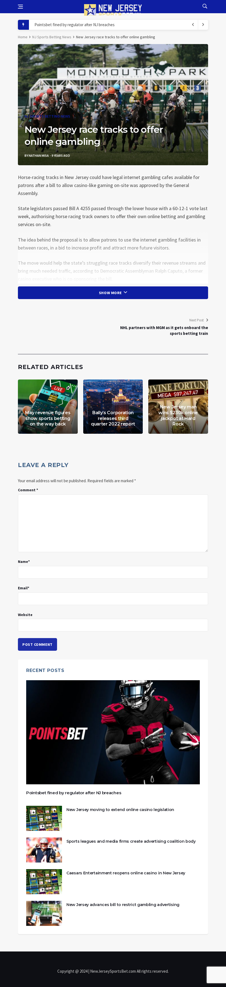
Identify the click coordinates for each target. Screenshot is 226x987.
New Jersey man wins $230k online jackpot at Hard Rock (178, 415)
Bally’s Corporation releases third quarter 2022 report (113, 418)
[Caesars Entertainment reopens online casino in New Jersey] (44, 881)
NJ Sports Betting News (51, 36)
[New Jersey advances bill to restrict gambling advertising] (44, 913)
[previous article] (203, 25)
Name (24, 561)
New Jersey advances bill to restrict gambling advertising (122, 904)
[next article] (193, 25)
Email (23, 587)
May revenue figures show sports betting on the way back (47, 418)
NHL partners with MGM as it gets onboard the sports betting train (164, 330)
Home (23, 36)
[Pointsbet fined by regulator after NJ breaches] (113, 732)
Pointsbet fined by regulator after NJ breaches (74, 24)
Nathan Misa (39, 155)
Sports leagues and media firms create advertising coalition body (131, 841)
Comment (28, 489)
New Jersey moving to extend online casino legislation (120, 809)
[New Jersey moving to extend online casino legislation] (44, 818)
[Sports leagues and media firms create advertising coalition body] (44, 850)
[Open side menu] (20, 6)
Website (25, 614)
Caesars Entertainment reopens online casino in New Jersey (125, 873)
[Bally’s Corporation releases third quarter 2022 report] (113, 406)
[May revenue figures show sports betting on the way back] (48, 406)
